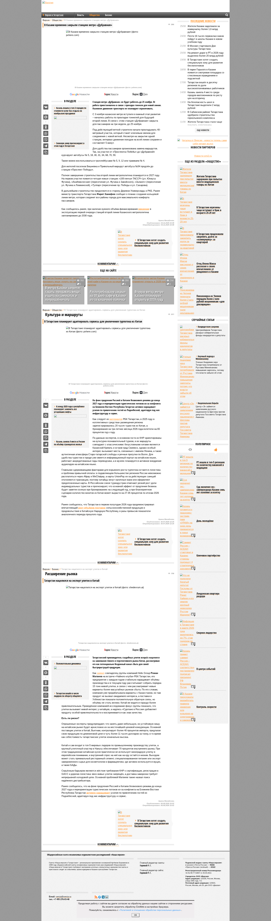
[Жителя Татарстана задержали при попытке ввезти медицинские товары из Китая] (187, 180)
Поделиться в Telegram (45, 145)
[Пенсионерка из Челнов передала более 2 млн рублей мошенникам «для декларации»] (187, 300)
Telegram (99, 897)
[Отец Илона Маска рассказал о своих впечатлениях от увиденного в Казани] (187, 268)
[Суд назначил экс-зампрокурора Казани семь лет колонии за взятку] (187, 489)
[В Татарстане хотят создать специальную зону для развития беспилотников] (125, 243)
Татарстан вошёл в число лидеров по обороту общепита (68, 695)
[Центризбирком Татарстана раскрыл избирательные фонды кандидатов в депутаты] (187, 338)
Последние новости (203, 21)
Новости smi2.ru (203, 155)
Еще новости (203, 130)
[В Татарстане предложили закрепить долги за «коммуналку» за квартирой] (187, 238)
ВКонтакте (103, 897)
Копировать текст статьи (45, 152)
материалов (115, 419)
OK (135, 915)
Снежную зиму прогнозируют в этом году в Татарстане (69, 144)
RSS (96, 897)
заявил (100, 673)
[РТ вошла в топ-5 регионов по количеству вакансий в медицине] (187, 465)
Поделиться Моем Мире (45, 117)
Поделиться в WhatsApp (45, 133)
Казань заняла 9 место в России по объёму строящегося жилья (69, 443)
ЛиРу (106, 897)
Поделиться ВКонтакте (45, 107)
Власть (80, 15)
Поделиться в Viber (45, 139)
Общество (94, 15)
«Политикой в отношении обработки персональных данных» (150, 909)
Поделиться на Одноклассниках (45, 127)
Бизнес (108, 15)
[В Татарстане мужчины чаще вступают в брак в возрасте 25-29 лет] (187, 210)
